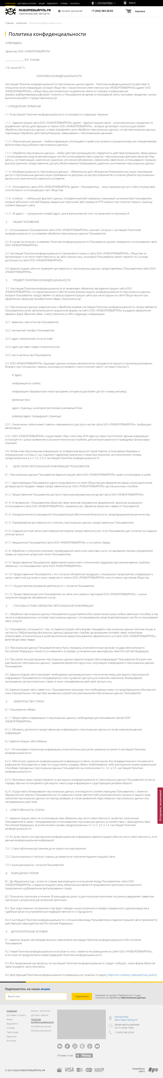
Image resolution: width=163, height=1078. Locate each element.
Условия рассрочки (41, 1026)
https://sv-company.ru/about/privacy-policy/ (132, 975)
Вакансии (11, 1036)
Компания (10, 3)
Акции (42, 3)
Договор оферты (39, 1015)
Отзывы (64, 3)
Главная (9, 23)
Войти (132, 2)
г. (104, 3)
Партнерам (12, 1032)
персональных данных (133, 997)
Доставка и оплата (27, 3)
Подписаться (82, 996)
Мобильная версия (41, 1030)
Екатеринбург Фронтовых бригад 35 (126, 1018)
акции (45, 989)
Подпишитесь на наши (27, 989)
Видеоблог (52, 3)
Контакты (74, 3)
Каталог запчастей (72, 10)
